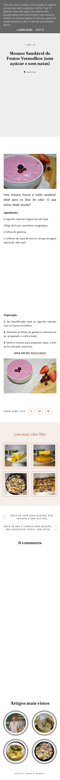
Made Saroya (35, 773)
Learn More (25, 30)
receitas (31, 72)
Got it (40, 30)
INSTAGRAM (38, 353)
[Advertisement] (30, 100)
